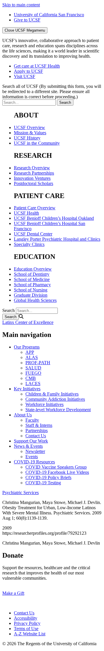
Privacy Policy (27, 623)
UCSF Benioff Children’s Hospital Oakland (54, 218)
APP (29, 352)
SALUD (33, 367)
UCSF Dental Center (33, 233)
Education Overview (33, 268)
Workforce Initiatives (44, 404)
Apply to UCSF (28, 71)
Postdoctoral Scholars (33, 183)
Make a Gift (13, 593)
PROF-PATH (37, 362)
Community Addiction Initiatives (55, 399)
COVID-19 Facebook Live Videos (57, 472)
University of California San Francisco (49, 14)
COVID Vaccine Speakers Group (56, 467)
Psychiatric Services (20, 492)
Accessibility (25, 618)
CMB (30, 378)
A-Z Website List (29, 633)
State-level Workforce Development (58, 409)
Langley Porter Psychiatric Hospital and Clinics (57, 239)
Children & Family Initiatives (52, 393)
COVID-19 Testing (43, 482)
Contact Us (35, 435)
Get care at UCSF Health (37, 66)
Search (8, 310)
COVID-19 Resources (34, 461)
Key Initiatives (27, 388)
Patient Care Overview (34, 207)
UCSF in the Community (37, 143)
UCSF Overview (29, 127)
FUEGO (33, 373)
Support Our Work (31, 440)
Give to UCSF (27, 19)
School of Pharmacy (32, 284)
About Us (23, 414)
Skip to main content (21, 4)
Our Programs (27, 346)
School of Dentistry (31, 274)
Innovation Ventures (32, 178)
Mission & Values (30, 132)
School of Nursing (30, 289)
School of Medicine (32, 279)
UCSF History (27, 137)
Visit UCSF (24, 76)
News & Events (28, 446)
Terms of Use (26, 628)
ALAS (31, 357)
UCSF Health (26, 213)
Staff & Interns (38, 425)
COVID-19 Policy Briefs (48, 477)
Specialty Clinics (29, 244)
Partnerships (36, 430)
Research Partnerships (34, 173)
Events (31, 456)
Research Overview (32, 167)
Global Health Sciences (35, 300)
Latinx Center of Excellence (27, 322)
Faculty (32, 420)
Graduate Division (30, 295)
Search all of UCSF (51, 91)
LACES (32, 383)
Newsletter (35, 451)
